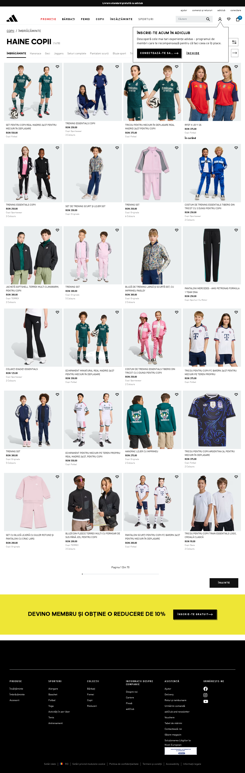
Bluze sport (119, 53)
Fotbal (52, 700)
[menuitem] (48, 19)
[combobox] (194, 19)
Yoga (51, 706)
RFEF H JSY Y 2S (193, 125)
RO (66, 764)
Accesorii (14, 700)
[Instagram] (205, 695)
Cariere (130, 697)
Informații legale (192, 764)
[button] (48, 19)
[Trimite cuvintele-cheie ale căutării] (208, 19)
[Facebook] (205, 689)
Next (234, 53)
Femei (90, 694)
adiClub (130, 709)
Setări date (50, 764)
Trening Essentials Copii (80, 123)
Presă (129, 703)
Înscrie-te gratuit (192, 614)
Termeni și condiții (152, 764)
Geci (47, 53)
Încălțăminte (16, 689)
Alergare (53, 689)
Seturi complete (76, 53)
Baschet (52, 694)
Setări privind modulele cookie (88, 764)
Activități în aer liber (59, 712)
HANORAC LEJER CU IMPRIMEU (141, 452)
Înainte (224, 583)
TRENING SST (132, 205)
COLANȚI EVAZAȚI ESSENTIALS (22, 369)
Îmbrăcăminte (17, 694)
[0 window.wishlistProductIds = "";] (228, 19)
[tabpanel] (122, 328)
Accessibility (172, 764)
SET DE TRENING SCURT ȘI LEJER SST (85, 206)
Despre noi (132, 692)
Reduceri (92, 706)
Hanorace (35, 53)
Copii (89, 700)
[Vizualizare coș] (237, 19)
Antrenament (55, 723)
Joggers (59, 53)
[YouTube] (205, 701)
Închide (192, 53)
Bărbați (91, 689)
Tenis (51, 717)
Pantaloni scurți (99, 53)
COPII (10, 31)
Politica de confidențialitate (124, 764)
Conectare (235, 10)
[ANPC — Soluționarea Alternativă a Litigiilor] (181, 751)
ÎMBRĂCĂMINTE (29, 31)
